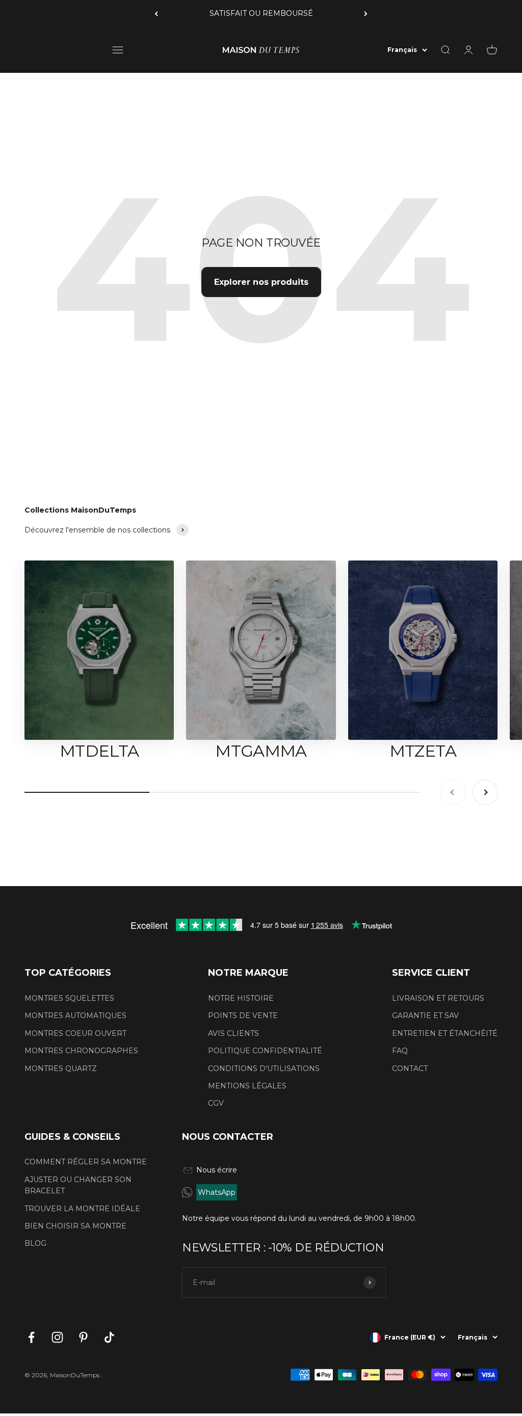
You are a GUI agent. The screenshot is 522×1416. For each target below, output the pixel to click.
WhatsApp (217, 1192)
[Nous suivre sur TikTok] (109, 1337)
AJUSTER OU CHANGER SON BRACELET (78, 1185)
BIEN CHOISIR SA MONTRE (75, 1226)
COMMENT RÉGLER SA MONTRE (85, 1161)
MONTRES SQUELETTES (69, 998)
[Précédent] (156, 13)
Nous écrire (216, 1169)
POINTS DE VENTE (243, 1015)
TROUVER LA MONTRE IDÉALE (82, 1208)
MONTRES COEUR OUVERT (75, 1033)
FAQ (400, 1050)
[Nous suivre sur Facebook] (31, 1337)
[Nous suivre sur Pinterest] (83, 1337)
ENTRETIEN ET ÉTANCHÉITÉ (445, 1033)
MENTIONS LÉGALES (247, 1085)
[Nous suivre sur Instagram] (57, 1337)
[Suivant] (366, 13)
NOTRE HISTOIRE (241, 998)
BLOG (35, 1243)
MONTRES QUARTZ (60, 1068)
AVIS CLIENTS (233, 1033)
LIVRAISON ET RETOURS (438, 998)
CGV (216, 1103)
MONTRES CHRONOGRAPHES (81, 1050)
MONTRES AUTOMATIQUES (75, 1015)
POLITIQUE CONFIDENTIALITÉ (265, 1050)
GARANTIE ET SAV (425, 1015)
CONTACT (410, 1068)
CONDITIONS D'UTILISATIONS (264, 1068)
